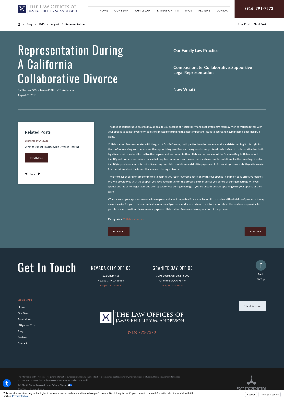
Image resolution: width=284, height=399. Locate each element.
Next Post (255, 231)
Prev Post (118, 231)
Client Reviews (252, 305)
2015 (42, 24)
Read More (36, 157)
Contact (22, 343)
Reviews (22, 337)
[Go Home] (20, 24)
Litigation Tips (27, 325)
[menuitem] (103, 10)
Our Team (23, 313)
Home (21, 307)
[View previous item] (26, 173)
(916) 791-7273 (259, 8)
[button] (7, 383)
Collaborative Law (133, 219)
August (55, 24)
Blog (29, 24)
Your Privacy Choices (57, 385)
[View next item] (39, 173)
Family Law (24, 319)
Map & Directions (110, 285)
